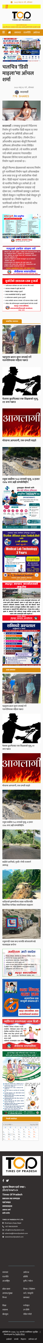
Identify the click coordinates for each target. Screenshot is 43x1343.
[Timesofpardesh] (21, 507)
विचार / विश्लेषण (29, 1289)
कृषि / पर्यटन (28, 1281)
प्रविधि (25, 1276)
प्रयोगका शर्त (33, 1339)
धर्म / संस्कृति (28, 1293)
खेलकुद (5, 1314)
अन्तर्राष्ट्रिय (6, 1281)
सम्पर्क (16, 1339)
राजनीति (27, 32)
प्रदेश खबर (6, 1289)
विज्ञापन (23, 1339)
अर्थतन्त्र (36, 32)
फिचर (4, 1297)
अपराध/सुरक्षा (7, 1293)
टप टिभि (26, 1310)
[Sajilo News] (21, 963)
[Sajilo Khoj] (21, 7)
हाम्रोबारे (9, 1339)
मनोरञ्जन (26, 1305)
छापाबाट (26, 1297)
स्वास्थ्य (5, 1310)
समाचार (17, 32)
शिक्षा (4, 1305)
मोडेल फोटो (27, 1314)
